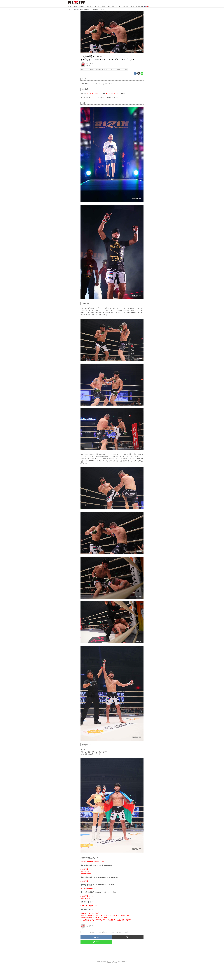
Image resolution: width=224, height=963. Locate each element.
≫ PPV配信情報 (85, 873)
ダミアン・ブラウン (113, 93)
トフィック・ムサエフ (94, 93)
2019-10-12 (89, 63)
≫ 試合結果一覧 (85, 898)
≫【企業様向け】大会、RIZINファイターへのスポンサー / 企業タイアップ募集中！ (106, 920)
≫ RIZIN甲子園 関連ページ (88, 905)
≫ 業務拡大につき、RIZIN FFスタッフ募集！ (94, 917)
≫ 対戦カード (84, 871)
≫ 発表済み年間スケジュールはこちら (92, 861)
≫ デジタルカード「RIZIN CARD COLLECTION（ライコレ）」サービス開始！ (105, 915)
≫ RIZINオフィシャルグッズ (89, 913)
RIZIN (88, 65)
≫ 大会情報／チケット (87, 869)
